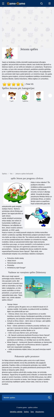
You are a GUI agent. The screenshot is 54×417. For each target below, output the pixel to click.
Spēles (26, 412)
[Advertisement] (24, 26)
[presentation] (4, 95)
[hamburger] (3, 3)
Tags (32, 412)
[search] (49, 397)
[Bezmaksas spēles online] (16, 3)
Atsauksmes (39, 412)
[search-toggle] (41, 3)
